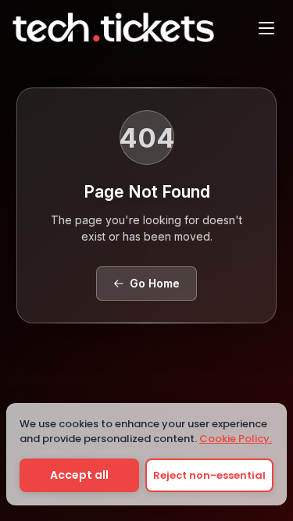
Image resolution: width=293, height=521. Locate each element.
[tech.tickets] (113, 27)
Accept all (79, 475)
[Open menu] (266, 27)
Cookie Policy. (235, 438)
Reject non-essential (209, 475)
